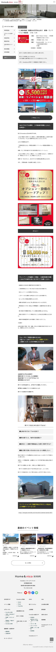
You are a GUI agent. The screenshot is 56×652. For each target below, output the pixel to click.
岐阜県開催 (6, 52)
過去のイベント (7, 57)
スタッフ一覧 (33, 623)
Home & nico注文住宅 (15, 19)
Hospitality (20, 606)
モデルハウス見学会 (8, 34)
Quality (19, 602)
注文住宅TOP (7, 599)
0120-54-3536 (29, 588)
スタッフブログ (33, 625)
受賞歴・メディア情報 (34, 628)
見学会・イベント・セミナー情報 (28, 19)
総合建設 (32, 630)
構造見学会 (6, 41)
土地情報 (31, 609)
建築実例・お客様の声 (9, 628)
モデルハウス (7, 609)
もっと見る (28, 563)
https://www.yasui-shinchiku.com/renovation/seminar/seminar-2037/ (35, 512)
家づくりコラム (32, 604)
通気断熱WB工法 (20, 611)
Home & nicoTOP (6, 19)
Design (19, 604)
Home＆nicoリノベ (33, 635)
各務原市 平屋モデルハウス (10, 621)
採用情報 (43, 619)
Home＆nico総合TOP (34, 614)
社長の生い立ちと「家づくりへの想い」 (34, 620)
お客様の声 (8, 633)
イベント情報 (7, 604)
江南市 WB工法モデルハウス (10, 615)
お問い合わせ (44, 614)
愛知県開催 (39, 48)
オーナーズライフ (8, 638)
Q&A (42, 599)
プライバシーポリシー (28, 644)
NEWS (30, 599)
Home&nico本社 (9, 612)
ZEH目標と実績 (44, 604)
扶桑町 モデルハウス (10, 618)
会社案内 (32, 617)
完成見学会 (6, 38)
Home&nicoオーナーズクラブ (46, 625)
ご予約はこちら (35, 118)
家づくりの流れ (20, 616)
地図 (38, 45)
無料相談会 (39, 19)
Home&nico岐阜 (9, 623)
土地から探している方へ (21, 621)
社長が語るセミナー (8, 45)
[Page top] (51, 639)
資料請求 (43, 609)
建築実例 (7, 631)
